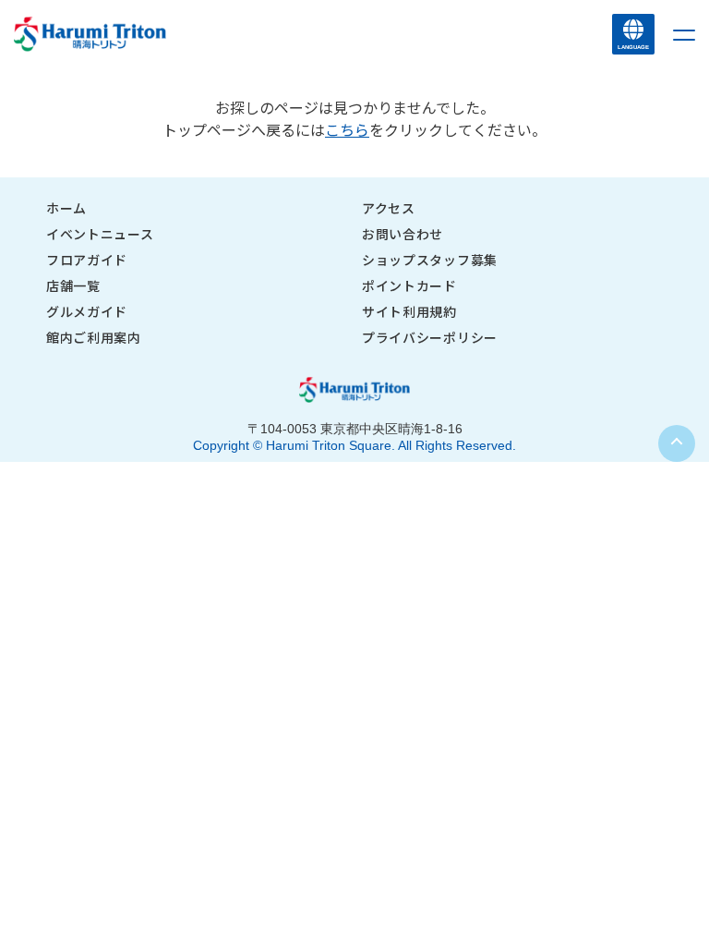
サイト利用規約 (409, 311)
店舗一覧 (73, 285)
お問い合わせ (402, 233)
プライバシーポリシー (430, 337)
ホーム (66, 208)
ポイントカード (409, 285)
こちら (347, 129)
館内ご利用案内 (93, 337)
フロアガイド (86, 259)
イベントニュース (100, 233)
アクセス (388, 208)
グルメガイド (86, 311)
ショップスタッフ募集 (430, 259)
